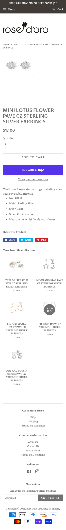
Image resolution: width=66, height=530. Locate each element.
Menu (11, 9)
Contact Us (33, 446)
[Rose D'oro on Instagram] (37, 472)
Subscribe (50, 498)
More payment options (33, 179)
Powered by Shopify (49, 508)
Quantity (8, 138)
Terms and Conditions (33, 454)
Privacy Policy (33, 450)
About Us (33, 442)
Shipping (33, 421)
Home (6, 44)
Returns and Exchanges (33, 425)
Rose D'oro (32, 508)
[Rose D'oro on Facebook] (29, 472)
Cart (60, 9)
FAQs (33, 417)
